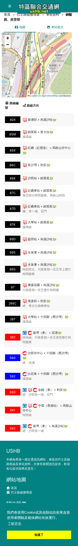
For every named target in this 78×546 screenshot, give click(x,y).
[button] (37, 61)
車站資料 (52, 14)
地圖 (21, 27)
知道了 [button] (39, 534)
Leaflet (33, 95)
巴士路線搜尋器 (28, 14)
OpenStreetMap (50, 95)
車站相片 (56, 27)
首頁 (7, 14)
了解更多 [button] (14, 523)
